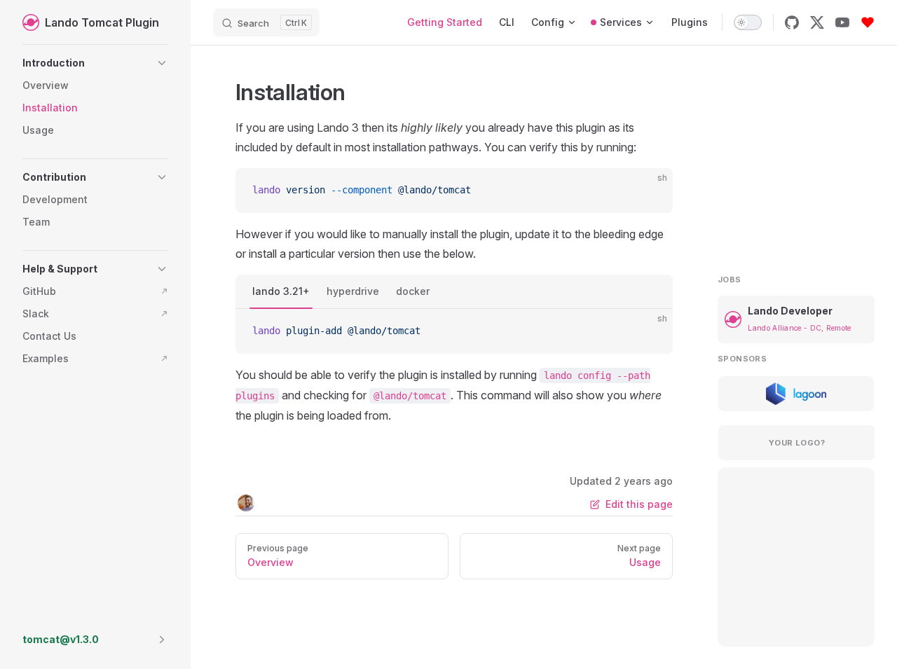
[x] (817, 22)
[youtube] (842, 22)
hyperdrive (353, 291)
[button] (95, 63)
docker (413, 291)
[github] (791, 22)
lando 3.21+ (281, 291)
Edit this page (639, 504)
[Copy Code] (650, 191)
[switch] (748, 22)
